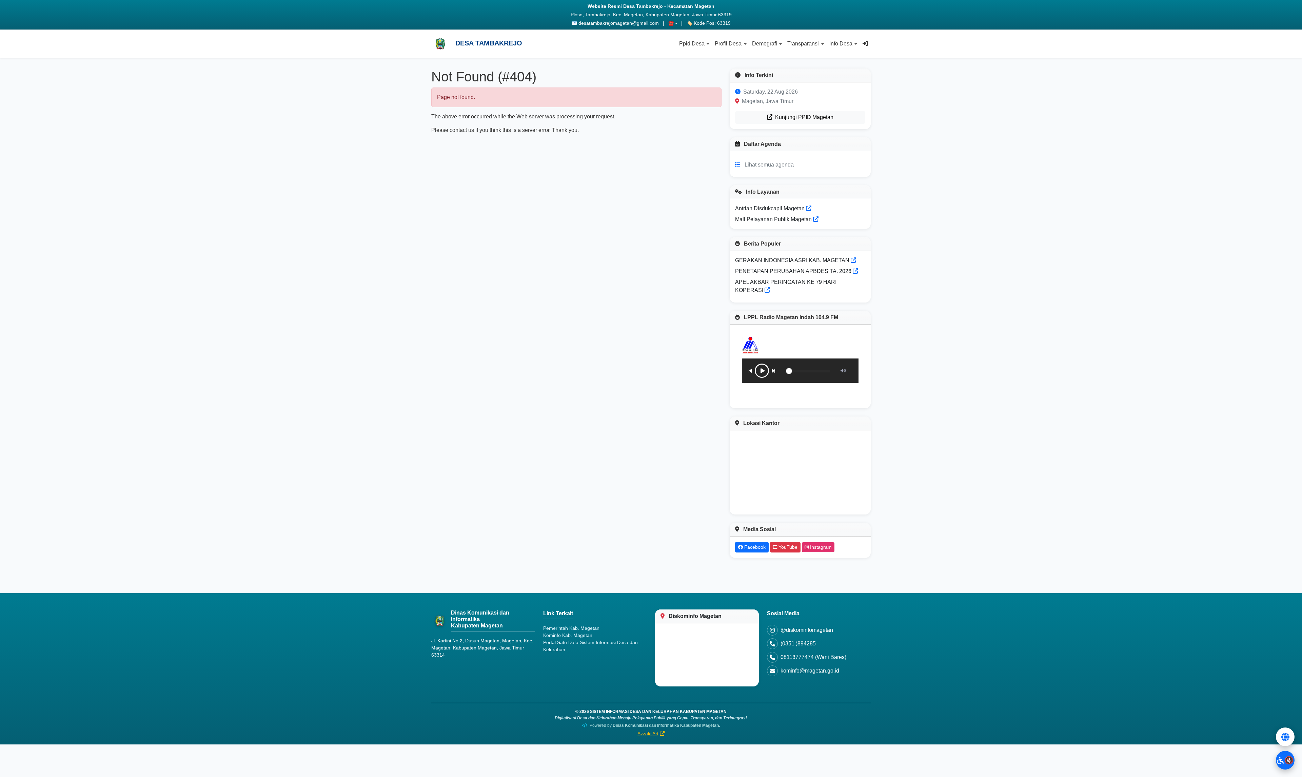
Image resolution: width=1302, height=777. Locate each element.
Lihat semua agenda (769, 165)
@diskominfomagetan (807, 630)
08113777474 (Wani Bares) (813, 657)
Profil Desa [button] (728, 43)
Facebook (754, 547)
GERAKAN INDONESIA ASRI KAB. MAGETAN (792, 260)
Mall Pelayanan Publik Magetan (774, 219)
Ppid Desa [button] (692, 43)
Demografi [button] (764, 43)
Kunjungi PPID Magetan (803, 117)
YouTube (787, 547)
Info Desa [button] (840, 43)
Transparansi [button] (803, 43)
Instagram (820, 547)
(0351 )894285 (798, 643)
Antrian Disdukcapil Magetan (770, 208)
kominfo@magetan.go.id (810, 671)
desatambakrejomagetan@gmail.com (618, 23)
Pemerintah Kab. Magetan (571, 628)
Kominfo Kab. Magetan (567, 635)
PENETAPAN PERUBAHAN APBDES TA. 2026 (793, 271)
